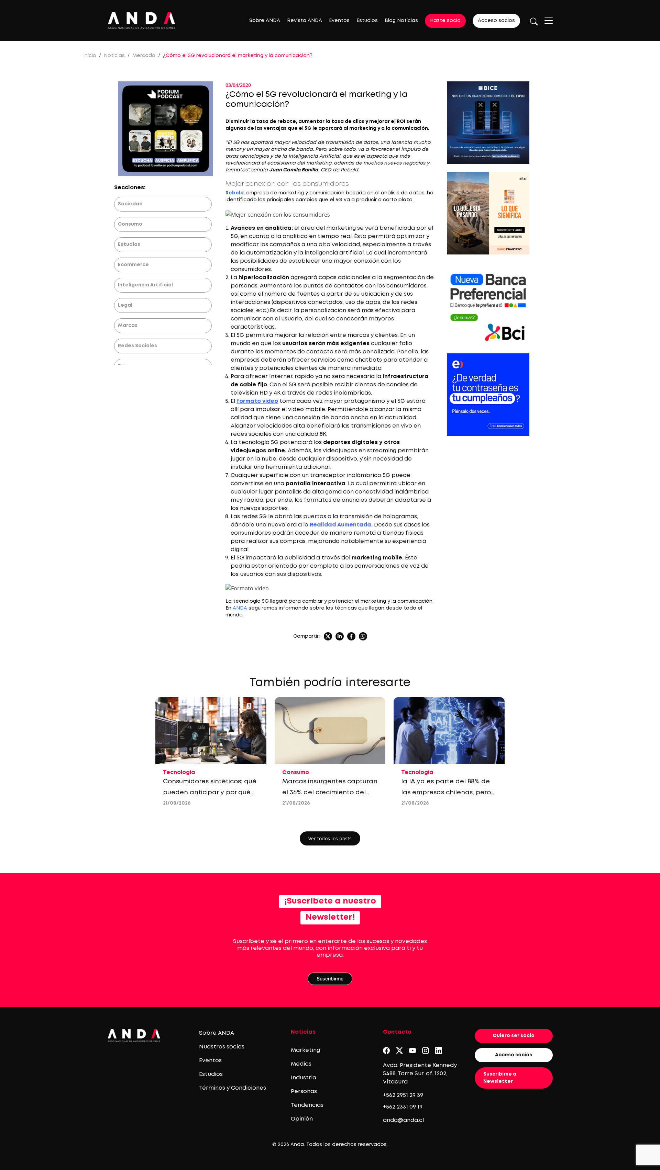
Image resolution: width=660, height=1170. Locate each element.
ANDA (240, 608)
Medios (301, 1064)
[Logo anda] (141, 20)
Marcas (128, 325)
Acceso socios (496, 21)
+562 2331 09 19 (402, 1107)
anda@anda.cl (403, 1120)
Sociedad (130, 204)
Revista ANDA (304, 21)
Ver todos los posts (330, 838)
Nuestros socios (221, 1046)
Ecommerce (133, 265)
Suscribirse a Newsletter (499, 1077)
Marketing (305, 1050)
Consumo (130, 224)
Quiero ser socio (514, 1036)
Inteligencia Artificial (145, 285)
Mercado (143, 56)
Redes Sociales (137, 346)
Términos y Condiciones (232, 1088)
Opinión (302, 1119)
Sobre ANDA (264, 21)
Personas (304, 1091)
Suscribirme (330, 978)
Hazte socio (445, 21)
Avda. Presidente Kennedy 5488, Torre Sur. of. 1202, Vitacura (420, 1073)
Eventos (339, 21)
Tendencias (307, 1105)
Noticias (114, 56)
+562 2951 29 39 (403, 1095)
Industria (303, 1077)
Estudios (367, 21)
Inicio (89, 56)
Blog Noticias (401, 21)
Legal (125, 305)
